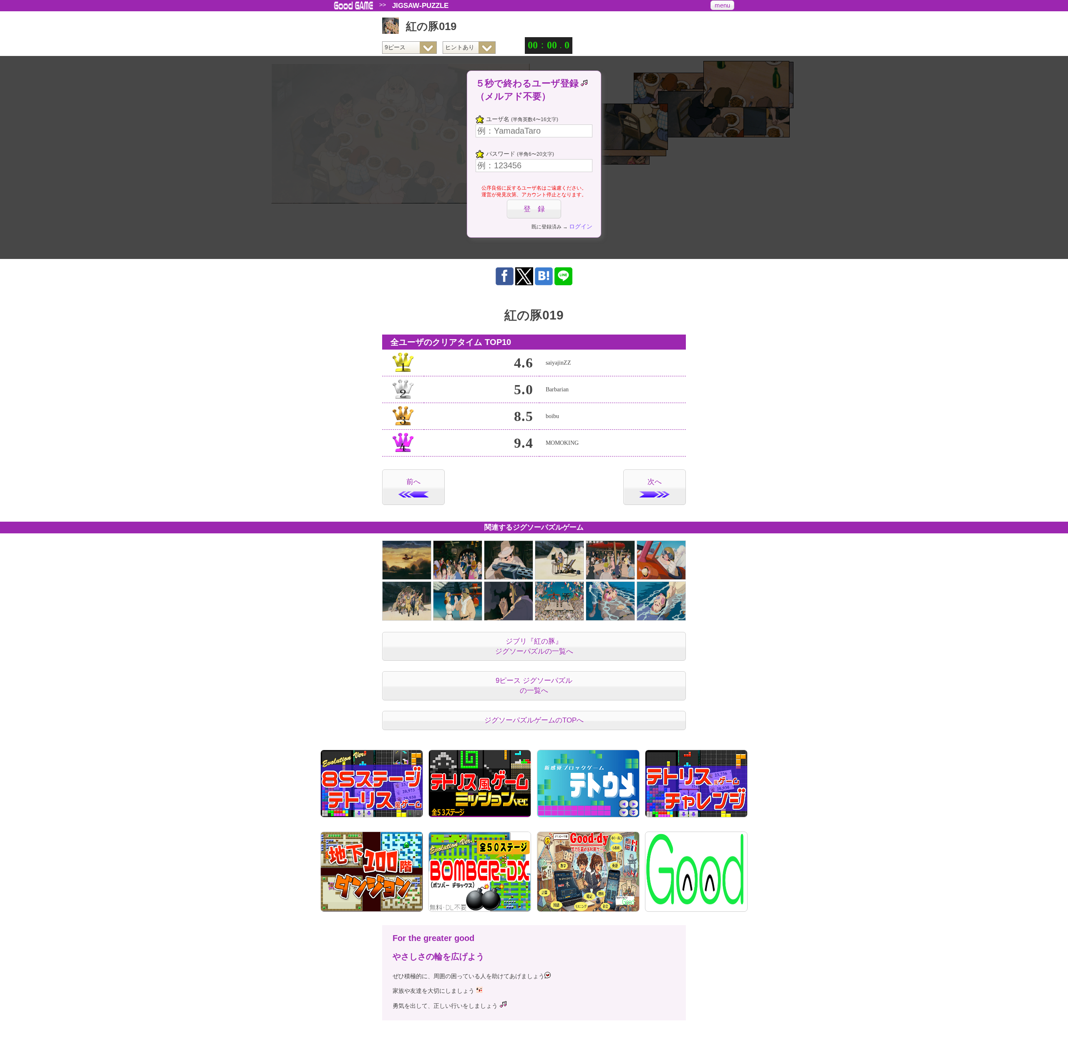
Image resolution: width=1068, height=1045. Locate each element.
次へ (654, 482)
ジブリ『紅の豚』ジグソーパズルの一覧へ (534, 646)
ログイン (580, 226)
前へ (413, 482)
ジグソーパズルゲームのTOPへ (534, 720)
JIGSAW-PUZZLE (420, 5)
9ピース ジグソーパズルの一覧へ (534, 686)
